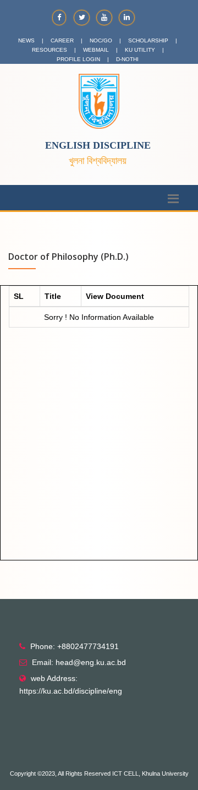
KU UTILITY (140, 50)
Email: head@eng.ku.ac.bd (79, 662)
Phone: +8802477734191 (74, 646)
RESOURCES (49, 50)
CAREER (62, 40)
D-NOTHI (127, 59)
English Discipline (98, 145)
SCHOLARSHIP (148, 40)
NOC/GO (101, 40)
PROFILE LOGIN (78, 59)
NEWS (26, 40)
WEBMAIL (96, 50)
